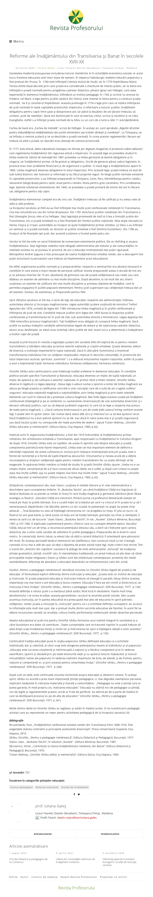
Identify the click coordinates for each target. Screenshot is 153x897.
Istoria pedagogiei (21, 787)
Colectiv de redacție (45, 876)
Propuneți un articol (113, 876)
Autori (25, 876)
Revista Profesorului (76, 887)
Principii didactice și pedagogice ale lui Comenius (28, 860)
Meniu (18, 41)
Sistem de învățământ (74, 787)
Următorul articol (110, 833)
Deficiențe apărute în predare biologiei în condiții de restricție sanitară (119, 862)
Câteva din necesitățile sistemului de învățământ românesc (75, 860)
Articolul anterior (43, 833)
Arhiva (13, 876)
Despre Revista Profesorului (79, 876)
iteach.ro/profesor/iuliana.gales (77, 817)
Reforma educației (47, 787)
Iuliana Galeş (46, 68)
